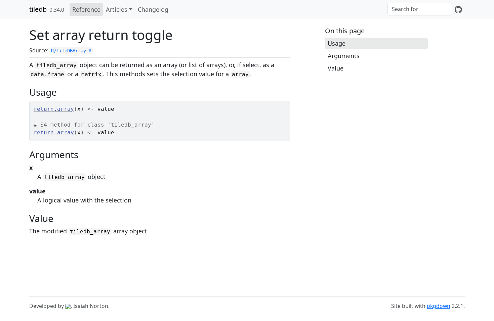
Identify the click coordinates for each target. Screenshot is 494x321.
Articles (116, 9)
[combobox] (419, 9)
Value (335, 68)
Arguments (344, 56)
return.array (54, 109)
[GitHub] (458, 9)
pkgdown (438, 306)
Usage (336, 43)
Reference (86, 9)
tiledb (38, 9)
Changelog (153, 9)
